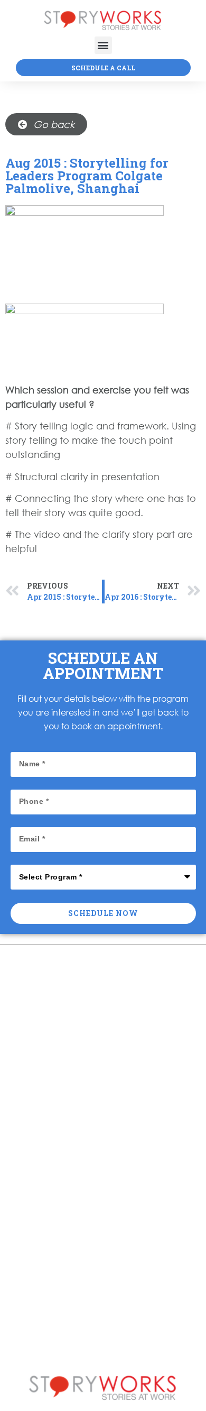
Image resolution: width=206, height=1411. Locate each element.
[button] (103, 45)
